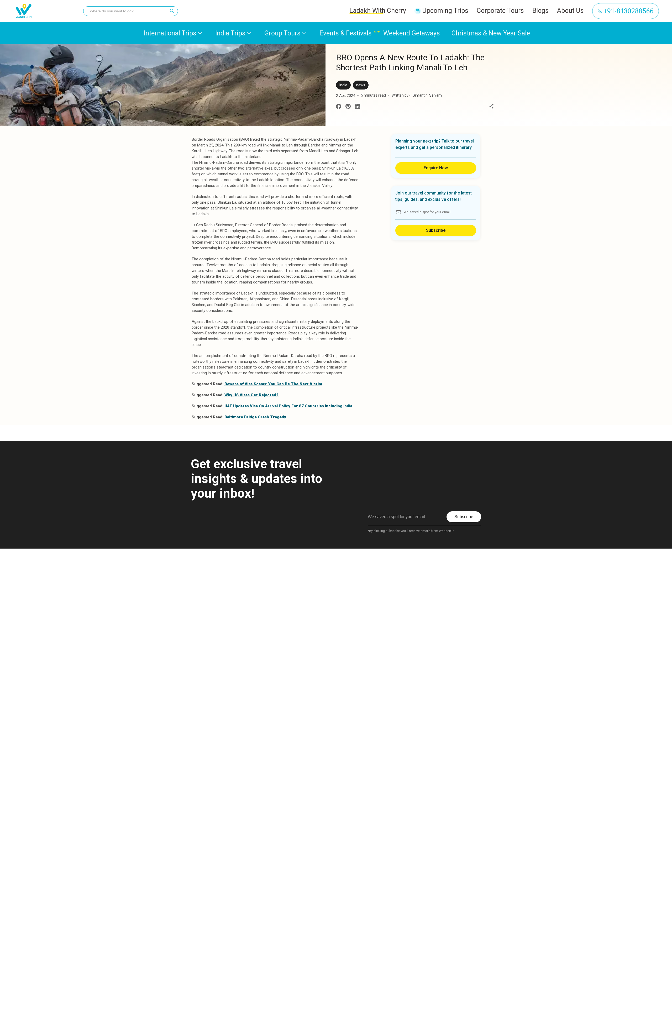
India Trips (230, 33)
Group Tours (282, 33)
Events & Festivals (345, 33)
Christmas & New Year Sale (491, 33)
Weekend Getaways (411, 33)
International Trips (170, 33)
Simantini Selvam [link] (427, 95)
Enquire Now (436, 167)
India (343, 85)
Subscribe (435, 230)
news (360, 85)
